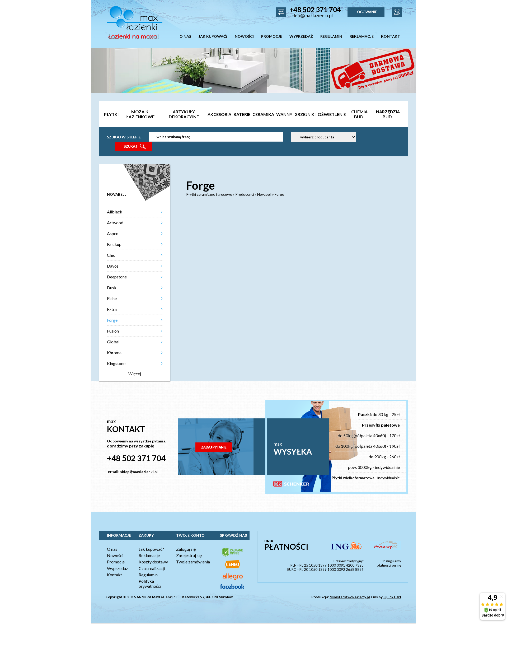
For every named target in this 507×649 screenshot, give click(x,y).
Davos (113, 265)
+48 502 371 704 (315, 9)
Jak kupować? (151, 549)
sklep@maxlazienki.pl (311, 15)
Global (113, 341)
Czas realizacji (152, 568)
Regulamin (148, 574)
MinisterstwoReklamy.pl (350, 597)
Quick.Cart (392, 597)
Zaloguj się (186, 549)
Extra (112, 309)
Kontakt (114, 574)
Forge (112, 320)
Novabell (264, 194)
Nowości (115, 555)
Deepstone (117, 276)
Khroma (114, 352)
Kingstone (116, 363)
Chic (111, 255)
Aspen (112, 233)
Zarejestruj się (189, 555)
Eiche (112, 298)
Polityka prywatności (150, 583)
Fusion (113, 330)
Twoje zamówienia (193, 561)
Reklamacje (149, 555)
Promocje (116, 561)
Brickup (114, 244)
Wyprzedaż (117, 568)
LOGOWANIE (366, 12)
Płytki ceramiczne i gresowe (209, 194)
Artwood (115, 222)
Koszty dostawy (153, 561)
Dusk (111, 287)
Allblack (114, 211)
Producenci (244, 194)
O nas (112, 549)
